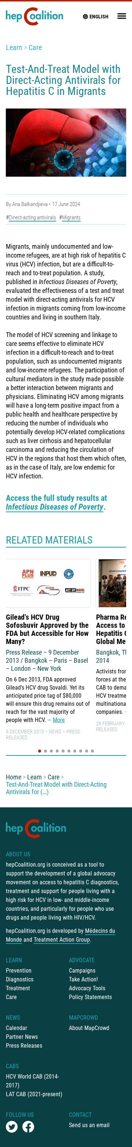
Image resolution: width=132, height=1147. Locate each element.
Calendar (16, 1027)
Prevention (19, 970)
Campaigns (82, 970)
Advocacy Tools (87, 988)
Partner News (22, 1036)
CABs (12, 1066)
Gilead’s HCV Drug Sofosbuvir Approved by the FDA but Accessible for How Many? (47, 629)
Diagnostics (19, 979)
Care (35, 47)
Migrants (71, 217)
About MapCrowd (89, 1027)
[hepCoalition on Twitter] (12, 1127)
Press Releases (24, 1045)
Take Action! (83, 979)
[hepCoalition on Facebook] (28, 1127)
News (55, 731)
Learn (14, 47)
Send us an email (89, 1125)
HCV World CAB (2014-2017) (32, 1081)
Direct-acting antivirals (32, 217)
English (99, 17)
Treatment (18, 988)
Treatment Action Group (62, 939)
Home (13, 777)
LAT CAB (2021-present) (34, 1094)
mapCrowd (83, 1017)
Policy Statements (90, 997)
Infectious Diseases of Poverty (54, 506)
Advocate (82, 960)
